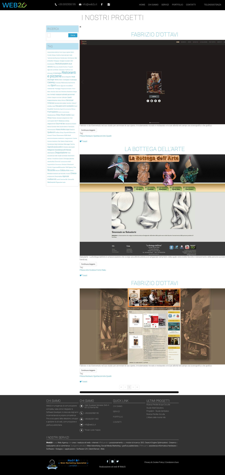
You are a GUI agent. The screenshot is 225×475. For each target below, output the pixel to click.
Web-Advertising (93, 446)
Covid (75, 106)
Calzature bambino (52, 141)
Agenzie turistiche (52, 70)
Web (102, 449)
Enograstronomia (52, 100)
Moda (73, 77)
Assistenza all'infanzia (63, 150)
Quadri (69, 97)
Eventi (71, 170)
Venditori (69, 103)
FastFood (67, 69)
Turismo (49, 58)
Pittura (49, 118)
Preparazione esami (66, 88)
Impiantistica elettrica (53, 52)
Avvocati (49, 135)
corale (58, 179)
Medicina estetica (64, 121)
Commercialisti (51, 129)
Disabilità (50, 109)
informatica (163, 446)
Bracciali (57, 170)
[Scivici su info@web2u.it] (80, 3)
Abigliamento (51, 123)
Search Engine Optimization (156, 442)
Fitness (54, 135)
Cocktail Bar (50, 88)
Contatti (117, 422)
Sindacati (64, 164)
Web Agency (69, 167)
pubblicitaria (133, 446)
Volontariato (57, 109)
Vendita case (63, 58)
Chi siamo (117, 406)
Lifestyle (64, 97)
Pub (59, 141)
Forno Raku (101, 270)
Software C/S (82, 449)
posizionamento (116, 442)
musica (68, 173)
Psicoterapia (50, 144)
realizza (80, 442)
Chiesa (73, 173)
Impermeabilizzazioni (58, 167)
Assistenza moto (52, 155)
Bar (64, 123)
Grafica (57, 132)
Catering (51, 82)
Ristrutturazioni (61, 63)
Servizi (116, 411)
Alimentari (50, 73)
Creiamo (172, 442)
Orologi (62, 132)
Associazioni (51, 64)
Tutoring (72, 144)
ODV (71, 61)
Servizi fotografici (66, 76)
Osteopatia (66, 80)
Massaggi (67, 144)
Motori (61, 79)
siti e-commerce (63, 446)
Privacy (147, 462)
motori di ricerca (133, 442)
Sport (53, 85)
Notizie (58, 85)
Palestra (54, 118)
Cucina (75, 138)
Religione (50, 150)
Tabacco (63, 141)
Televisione (71, 126)
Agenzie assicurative (55, 147)
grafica (125, 446)
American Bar (63, 179)
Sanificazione (56, 58)
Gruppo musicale (65, 61)
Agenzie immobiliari (67, 86)
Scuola (51, 170)
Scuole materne (64, 126)
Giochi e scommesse (63, 112)
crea (74, 442)
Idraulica (53, 91)
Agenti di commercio (65, 109)
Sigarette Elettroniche (69, 132)
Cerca (73, 35)
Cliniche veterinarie (69, 147)
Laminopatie (50, 121)
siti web (87, 442)
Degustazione (61, 152)
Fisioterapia (73, 80)
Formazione (52, 112)
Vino (74, 167)
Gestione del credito (60, 103)
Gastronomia (51, 182)
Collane (49, 97)
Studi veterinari (59, 144)
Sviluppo (59, 449)
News (59, 100)
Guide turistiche (63, 155)
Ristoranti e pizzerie (61, 74)
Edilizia (63, 170)
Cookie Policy (158, 462)
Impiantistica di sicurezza (54, 164)
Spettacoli (51, 132)
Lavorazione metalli (66, 161)
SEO (142, 442)
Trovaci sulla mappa (92, 430)
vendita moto (51, 106)
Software (50, 449)
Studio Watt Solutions (155, 408)
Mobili (72, 52)
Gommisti (57, 161)
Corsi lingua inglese (64, 52)
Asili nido (58, 91)
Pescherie (64, 91)
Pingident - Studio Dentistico (157, 411)
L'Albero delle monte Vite (155, 417)
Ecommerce (60, 135)
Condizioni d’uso (172, 462)
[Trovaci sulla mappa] (82, 430)
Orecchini (72, 129)
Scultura (65, 67)
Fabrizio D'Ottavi (154, 34)
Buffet (65, 135)
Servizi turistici (51, 126)
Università (58, 82)
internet (95, 442)
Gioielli (61, 158)
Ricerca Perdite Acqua (62, 129)
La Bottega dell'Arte (155, 149)
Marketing (116, 446)
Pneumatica (58, 176)
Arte (67, 170)
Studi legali (50, 80)
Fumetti (49, 55)
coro (72, 69)
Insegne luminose (56, 97)
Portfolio (118, 417)
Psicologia (58, 88)
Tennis (57, 80)
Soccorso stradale (58, 67)
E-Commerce (57, 73)
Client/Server (94, 449)
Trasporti (70, 67)
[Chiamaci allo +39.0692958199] (56, 3)
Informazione (71, 58)
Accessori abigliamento (63, 118)
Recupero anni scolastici (65, 106)
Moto (58, 126)
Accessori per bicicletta (59, 173)
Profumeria (64, 82)
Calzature (62, 70)
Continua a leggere (88, 130)
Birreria (64, 100)
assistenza (153, 446)
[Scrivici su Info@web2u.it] (82, 424)
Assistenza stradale (70, 123)
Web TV (56, 121)
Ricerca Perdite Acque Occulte (158, 404)
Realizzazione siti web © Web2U (112, 467)
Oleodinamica (51, 115)
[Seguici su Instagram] (108, 3)
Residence (70, 91)
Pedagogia (56, 61)
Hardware (172, 446)
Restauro (50, 173)
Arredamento (50, 176)
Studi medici (66, 115)
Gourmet (59, 123)
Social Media (106, 446)
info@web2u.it (89, 4)
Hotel (72, 115)
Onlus (58, 115)
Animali (52, 94)
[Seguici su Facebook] (101, 3)
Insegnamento (68, 138)
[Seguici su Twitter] (117, 461)
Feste (69, 152)
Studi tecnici (69, 141)
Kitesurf (74, 103)
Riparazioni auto (60, 182)
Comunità (71, 179)
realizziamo (51, 446)
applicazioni (70, 449)
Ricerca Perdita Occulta (155, 414)
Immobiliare (55, 158)
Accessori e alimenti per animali (65, 94)
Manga (54, 55)
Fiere (71, 118)
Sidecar (73, 109)
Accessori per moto (66, 55)
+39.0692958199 (66, 4)
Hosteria (58, 55)
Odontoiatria (51, 153)
